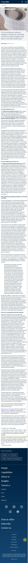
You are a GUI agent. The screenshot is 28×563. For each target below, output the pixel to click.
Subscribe (6, 523)
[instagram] (14, 506)
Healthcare (4, 455)
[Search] (22, 2)
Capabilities (6, 472)
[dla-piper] (5, 2)
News (2, 493)
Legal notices (14, 537)
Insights (4, 5)
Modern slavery (14, 542)
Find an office (7, 519)
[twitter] (21, 506)
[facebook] (6, 506)
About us (5, 476)
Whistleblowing (14, 544)
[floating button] (25, 540)
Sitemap (13, 550)
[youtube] (18, 511)
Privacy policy (14, 534)
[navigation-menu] (26, 2)
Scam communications (14, 547)
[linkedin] (10, 511)
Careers (5, 485)
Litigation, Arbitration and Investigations (11, 458)
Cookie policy (14, 539)
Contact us (6, 528)
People (4, 468)
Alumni (3, 500)
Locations (3, 489)
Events (3, 496)
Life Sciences (13, 455)
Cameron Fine (10, 43)
